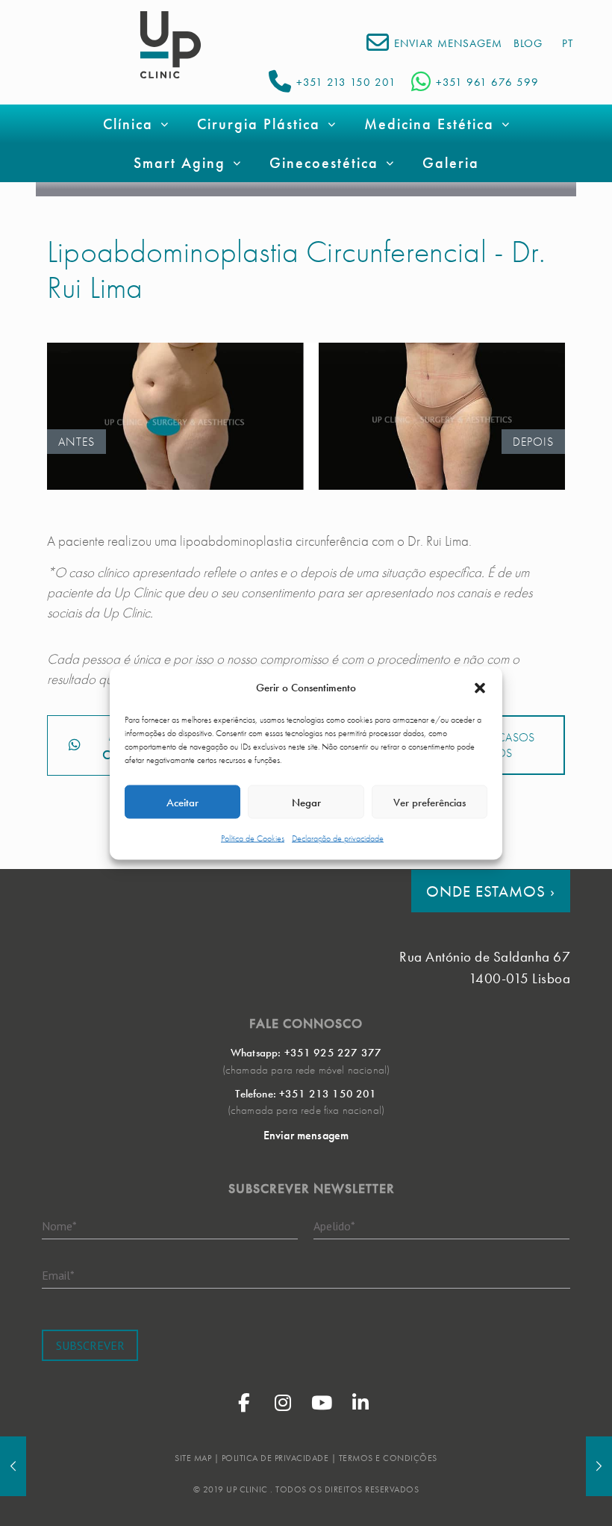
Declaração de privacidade (338, 838)
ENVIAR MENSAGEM (448, 43)
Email (58, 1274)
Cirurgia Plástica (258, 124)
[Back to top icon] (540, 1495)
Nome (59, 1225)
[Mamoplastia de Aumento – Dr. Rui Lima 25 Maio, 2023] (13, 1466)
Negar (306, 801)
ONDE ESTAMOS (490, 891)
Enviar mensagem (306, 1135)
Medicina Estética (429, 124)
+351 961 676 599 (487, 82)
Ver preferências (429, 801)
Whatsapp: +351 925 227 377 (306, 1052)
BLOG (528, 43)
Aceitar (182, 801)
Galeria (450, 162)
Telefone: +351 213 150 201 (305, 1093)
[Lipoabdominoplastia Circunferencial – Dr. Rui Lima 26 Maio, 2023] (599, 1466)
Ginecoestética (323, 162)
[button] (479, 687)
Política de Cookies (252, 838)
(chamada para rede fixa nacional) (306, 1110)
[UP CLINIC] (170, 44)
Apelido (334, 1225)
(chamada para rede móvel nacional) (306, 1069)
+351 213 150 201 (346, 82)
